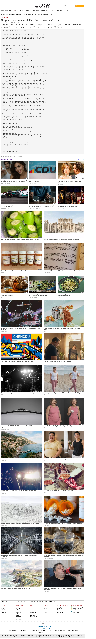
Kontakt (45, 612)
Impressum (22, 630)
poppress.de (60, 612)
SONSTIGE (66, 10)
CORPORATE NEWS (22, 12)
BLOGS (67, 1)
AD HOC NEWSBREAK (48, 607)
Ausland (17, 614)
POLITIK (24, 10)
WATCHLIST (82, 1)
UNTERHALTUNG (34, 10)
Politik (17, 609)
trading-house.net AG (62, 607)
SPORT (27, 10)
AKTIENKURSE (8, 10)
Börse (17, 14)
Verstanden (65, 636)
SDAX (2, 611)
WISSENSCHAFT (41, 10)
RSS (78, 1)
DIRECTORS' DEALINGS (30, 12)
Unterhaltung (19, 616)
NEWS (2, 10)
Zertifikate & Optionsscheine (33, 616)
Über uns (57, 630)
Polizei (17, 615)
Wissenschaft (19, 612)
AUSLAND (48, 10)
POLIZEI (53, 10)
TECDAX (3, 609)
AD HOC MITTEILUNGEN (5, 12)
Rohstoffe (32, 609)
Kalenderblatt (19, 619)
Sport (17, 611)
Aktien (31, 614)
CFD (30, 607)
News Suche (78, 5)
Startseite (13, 14)
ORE (7, 17)
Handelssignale (33, 612)
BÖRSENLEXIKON (73, 1)
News (10, 630)
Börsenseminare (33, 618)
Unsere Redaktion (65, 630)
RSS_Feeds (46, 611)
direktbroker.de (60, 611)
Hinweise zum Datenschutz (46, 630)
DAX (2, 607)
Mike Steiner (75, 630)
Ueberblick (22, 14)
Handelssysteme (33, 611)
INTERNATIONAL (59, 10)
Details (60, 636)
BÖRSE (13, 10)
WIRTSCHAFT (18, 10)
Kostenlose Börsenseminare (61, 609)
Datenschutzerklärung (32, 630)
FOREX (31, 608)
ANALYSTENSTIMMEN (14, 12)
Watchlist (46, 608)
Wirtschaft (18, 608)
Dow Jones (3, 612)
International (19, 618)
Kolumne (3, 17)
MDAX (2, 608)
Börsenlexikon (6, 602)
